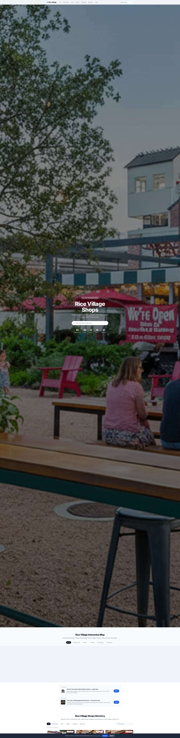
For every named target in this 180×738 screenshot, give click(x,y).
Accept (105, 735)
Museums (90, 2)
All (60, 2)
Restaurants (66, 2)
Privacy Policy (97, 735)
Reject (111, 735)
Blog (96, 2)
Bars (72, 2)
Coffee (77, 2)
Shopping (83, 2)
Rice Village (51, 2)
